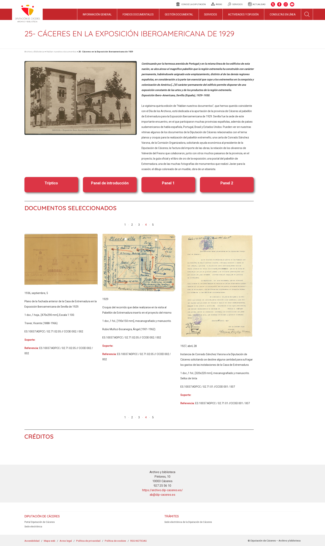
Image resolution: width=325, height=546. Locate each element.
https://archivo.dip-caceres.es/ (162, 490)
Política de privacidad (88, 540)
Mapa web (49, 540)
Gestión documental (179, 14)
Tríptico (51, 183)
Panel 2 (226, 183)
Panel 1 (168, 183)
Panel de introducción (110, 183)
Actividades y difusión (243, 14)
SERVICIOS (237, 4)
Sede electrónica (33, 526)
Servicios (210, 14)
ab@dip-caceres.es (162, 494)
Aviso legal (66, 540)
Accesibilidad (31, 540)
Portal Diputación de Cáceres (39, 522)
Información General (97, 14)
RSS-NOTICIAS (138, 540)
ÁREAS (219, 4)
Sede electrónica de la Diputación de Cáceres (188, 522)
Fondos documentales (138, 14)
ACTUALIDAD (259, 4)
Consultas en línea (283, 14)
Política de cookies (115, 540)
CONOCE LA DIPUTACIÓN (193, 4)
